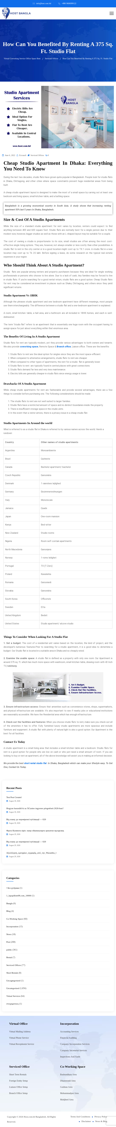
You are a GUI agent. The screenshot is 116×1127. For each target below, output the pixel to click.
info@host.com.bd (43, 3)
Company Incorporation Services (75, 1044)
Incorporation (12, 926)
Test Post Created (14, 797)
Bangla (9, 903)
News (8, 934)
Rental (9, 957)
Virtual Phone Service (19, 1038)
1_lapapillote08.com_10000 (18, 896)
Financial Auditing (68, 1038)
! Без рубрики (12, 888)
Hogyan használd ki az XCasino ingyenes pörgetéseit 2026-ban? (35, 808)
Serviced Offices (37, 155)
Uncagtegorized (13, 981)
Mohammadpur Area (69, 1093)
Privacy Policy (100, 1117)
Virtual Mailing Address (20, 1031)
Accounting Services (69, 1031)
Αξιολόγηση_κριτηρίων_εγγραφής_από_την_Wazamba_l (31, 853)
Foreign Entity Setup (18, 1081)
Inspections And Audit (70, 1056)
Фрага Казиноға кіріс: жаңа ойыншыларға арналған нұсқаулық (35, 830)
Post (8, 942)
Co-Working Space (14, 919)
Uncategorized (12, 988)
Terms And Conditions (80, 1117)
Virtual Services (13, 996)
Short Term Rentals (17, 1074)
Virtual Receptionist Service (21, 1044)
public (9, 950)
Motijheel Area (66, 1099)
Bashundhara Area (68, 1074)
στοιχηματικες (12, 1004)
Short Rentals (12, 973)
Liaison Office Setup (18, 1087)
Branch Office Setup (18, 1093)
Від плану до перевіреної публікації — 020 (26, 819)
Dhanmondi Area (68, 1081)
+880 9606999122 (69, 3)
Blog (8, 911)
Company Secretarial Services (73, 1050)
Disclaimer (86, 1121)
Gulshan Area (66, 1087)
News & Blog (101, 1121)
